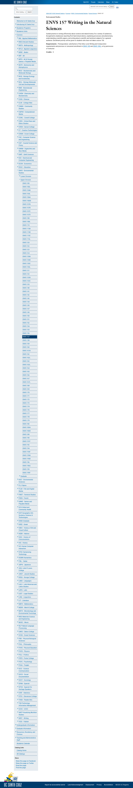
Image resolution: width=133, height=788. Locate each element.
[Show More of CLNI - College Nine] (18, 102)
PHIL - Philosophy (25, 644)
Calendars (101, 2)
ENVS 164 (26, 368)
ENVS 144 (26, 302)
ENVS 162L (26, 358)
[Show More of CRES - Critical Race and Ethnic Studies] (18, 121)
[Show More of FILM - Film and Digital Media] (18, 488)
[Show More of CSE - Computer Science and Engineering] (18, 137)
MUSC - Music (24, 622)
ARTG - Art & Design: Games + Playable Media (27, 60)
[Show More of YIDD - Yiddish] (18, 721)
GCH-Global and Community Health (25, 508)
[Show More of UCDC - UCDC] (18, 709)
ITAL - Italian (23, 561)
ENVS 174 (26, 406)
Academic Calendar (23, 743)
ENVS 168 (26, 386)
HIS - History (23, 543)
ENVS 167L (26, 382)
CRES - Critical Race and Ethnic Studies (27, 122)
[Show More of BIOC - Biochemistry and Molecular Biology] (18, 70)
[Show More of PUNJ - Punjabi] (18, 665)
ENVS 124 (26, 253)
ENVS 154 (26, 326)
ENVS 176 (26, 410)
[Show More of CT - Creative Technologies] (18, 130)
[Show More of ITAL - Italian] (18, 561)
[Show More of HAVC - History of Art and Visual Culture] (18, 528)
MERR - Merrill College (26, 607)
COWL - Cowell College (27, 118)
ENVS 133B (26, 277)
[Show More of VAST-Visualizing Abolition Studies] (18, 712)
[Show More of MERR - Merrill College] (18, 607)
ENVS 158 (26, 340)
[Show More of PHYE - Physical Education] (18, 647)
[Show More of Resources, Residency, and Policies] (16, 732)
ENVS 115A (26, 229)
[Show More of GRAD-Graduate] (18, 520)
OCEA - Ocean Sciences (27, 635)
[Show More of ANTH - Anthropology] (18, 45)
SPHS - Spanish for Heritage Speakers (25, 688)
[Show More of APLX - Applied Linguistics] (18, 48)
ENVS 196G (26, 466)
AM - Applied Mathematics (28, 38)
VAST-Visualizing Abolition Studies (28, 714)
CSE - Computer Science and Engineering (27, 138)
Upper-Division (26, 180)
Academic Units (22, 31)
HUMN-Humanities (25, 558)
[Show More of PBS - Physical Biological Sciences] (18, 638)
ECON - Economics (25, 164)
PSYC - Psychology (25, 662)
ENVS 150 (26, 316)
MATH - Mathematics (26, 604)
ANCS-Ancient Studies (26, 42)
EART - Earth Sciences (26, 154)
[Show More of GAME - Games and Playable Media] (18, 501)
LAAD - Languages (25, 581)
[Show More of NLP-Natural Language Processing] (18, 625)
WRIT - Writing (24, 718)
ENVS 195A (26, 455)
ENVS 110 (26, 225)
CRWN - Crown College (26, 134)
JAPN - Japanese (25, 565)
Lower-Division (26, 176)
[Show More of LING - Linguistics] (18, 597)
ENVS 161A (26, 351)
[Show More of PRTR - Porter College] (18, 658)
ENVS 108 (26, 218)
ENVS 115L (26, 239)
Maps (108, 2)
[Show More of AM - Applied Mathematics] (18, 38)
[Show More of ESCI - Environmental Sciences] (18, 479)
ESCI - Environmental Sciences (26, 481)
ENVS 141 (26, 291)
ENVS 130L (26, 267)
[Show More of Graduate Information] (16, 728)
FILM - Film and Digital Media (26, 490)
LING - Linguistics (25, 597)
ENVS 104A (26, 190)
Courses (19, 35)
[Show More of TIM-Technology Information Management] (18, 703)
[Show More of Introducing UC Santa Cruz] (16, 24)
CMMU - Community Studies (25, 107)
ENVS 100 (26, 183)
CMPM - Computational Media (27, 113)
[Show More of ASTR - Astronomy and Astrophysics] (18, 65)
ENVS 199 (26, 469)
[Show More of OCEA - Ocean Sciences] (18, 635)
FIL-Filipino (22, 485)
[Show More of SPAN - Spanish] (18, 683)
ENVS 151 (26, 319)
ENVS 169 (26, 389)
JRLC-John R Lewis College (25, 569)
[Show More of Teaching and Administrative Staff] (16, 737)
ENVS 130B (26, 260)
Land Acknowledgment (75, 785)
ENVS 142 (26, 295)
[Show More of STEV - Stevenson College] (18, 696)
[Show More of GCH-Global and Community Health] (18, 507)
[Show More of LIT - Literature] (18, 600)
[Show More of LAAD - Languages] (18, 580)
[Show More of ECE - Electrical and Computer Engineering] (18, 158)
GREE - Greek (23, 524)
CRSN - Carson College (26, 127)
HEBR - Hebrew (24, 534)
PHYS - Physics (24, 651)
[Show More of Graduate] (20, 476)
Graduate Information (24, 729)
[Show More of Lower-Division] (20, 176)
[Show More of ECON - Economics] (18, 163)
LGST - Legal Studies (26, 594)
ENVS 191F (26, 441)
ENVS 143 (26, 298)
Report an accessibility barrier (55, 785)
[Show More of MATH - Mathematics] (18, 604)
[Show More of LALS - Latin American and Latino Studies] (18, 584)
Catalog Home (21, 750)
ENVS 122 (26, 246)
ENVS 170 (26, 392)
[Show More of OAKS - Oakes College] (18, 631)
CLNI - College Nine (25, 103)
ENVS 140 (26, 288)
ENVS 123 (26, 250)
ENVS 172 (26, 399)
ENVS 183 (26, 424)
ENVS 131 (26, 270)
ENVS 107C (26, 211)
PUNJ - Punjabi (24, 665)
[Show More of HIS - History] (18, 542)
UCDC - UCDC (23, 709)
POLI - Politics (24, 655)
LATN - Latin (23, 590)
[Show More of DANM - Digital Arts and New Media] (18, 148)
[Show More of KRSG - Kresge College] (18, 577)
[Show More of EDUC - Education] (18, 167)
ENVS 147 (26, 309)
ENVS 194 (26, 448)
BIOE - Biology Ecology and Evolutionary (26, 77)
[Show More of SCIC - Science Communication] (18, 668)
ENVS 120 (26, 243)
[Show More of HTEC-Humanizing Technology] (18, 552)
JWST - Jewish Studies (27, 574)
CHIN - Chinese (24, 99)
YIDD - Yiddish (24, 722)
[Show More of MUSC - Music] (18, 622)
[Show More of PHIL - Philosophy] (18, 644)
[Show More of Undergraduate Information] (16, 725)
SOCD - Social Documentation (24, 675)
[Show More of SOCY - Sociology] (18, 680)
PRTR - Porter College (26, 658)
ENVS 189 (26, 434)
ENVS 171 (26, 396)
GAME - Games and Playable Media (25, 503)
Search (30, 12)
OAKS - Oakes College (26, 632)
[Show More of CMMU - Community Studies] (18, 106)
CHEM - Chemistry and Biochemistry (26, 95)
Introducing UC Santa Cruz (25, 24)
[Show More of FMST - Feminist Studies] (18, 494)
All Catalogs (21, 754)
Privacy (99, 785)
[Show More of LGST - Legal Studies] (18, 593)
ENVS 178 (26, 417)
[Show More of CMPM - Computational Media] (18, 112)
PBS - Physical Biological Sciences (27, 640)
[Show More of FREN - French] (18, 498)
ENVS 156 (26, 333)
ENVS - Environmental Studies (26, 172)
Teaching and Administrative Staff (26, 739)
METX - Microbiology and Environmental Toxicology (27, 612)
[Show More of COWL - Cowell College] (18, 117)
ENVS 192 (26, 445)
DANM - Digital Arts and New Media (27, 150)
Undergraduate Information (26, 725)
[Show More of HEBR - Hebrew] (18, 533)
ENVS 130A (26, 256)
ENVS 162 (26, 354)
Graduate (24, 476)
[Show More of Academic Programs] (16, 28)
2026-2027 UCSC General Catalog (55, 13)
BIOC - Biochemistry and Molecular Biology (27, 72)
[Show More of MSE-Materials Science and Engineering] (18, 616)
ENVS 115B (26, 232)
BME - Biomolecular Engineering (25, 89)
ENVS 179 (26, 420)
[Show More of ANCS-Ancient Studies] (18, 41)
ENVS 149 (26, 312)
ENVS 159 (26, 344)
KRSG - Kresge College (27, 577)
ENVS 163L (26, 365)
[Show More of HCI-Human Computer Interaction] (18, 546)
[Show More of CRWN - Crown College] (18, 133)
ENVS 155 (26, 330)
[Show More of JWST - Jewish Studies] (18, 574)
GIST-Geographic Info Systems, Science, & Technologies (26, 515)
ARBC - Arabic (23, 52)
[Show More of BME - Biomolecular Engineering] (18, 87)
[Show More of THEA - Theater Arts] (18, 699)
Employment (90, 785)
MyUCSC (86, 2)
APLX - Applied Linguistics (28, 49)
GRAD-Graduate (24, 521)
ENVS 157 (26, 337)
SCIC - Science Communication (24, 670)
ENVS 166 (26, 375)
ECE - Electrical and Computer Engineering (26, 159)
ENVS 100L (26, 187)
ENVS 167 (26, 379)
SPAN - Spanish (24, 683)
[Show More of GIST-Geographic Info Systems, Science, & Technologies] (18, 513)
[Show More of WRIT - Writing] (18, 718)
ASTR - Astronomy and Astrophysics (26, 66)
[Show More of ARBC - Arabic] (18, 52)
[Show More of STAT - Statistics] (18, 692)
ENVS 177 (26, 413)
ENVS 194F (26, 452)
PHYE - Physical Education (28, 648)
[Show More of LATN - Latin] (18, 590)
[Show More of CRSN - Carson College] (18, 126)
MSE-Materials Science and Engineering (27, 618)
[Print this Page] (117, 7)
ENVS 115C (26, 235)
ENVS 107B (26, 208)
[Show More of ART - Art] (18, 55)
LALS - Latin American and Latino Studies (28, 585)
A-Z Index (115, 2)
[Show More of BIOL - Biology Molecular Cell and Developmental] (18, 82)
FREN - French (23, 498)
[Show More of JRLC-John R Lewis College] (18, 568)
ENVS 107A (26, 204)
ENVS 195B (26, 459)
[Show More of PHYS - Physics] (18, 651)
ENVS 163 (26, 361)
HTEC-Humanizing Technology (25, 553)
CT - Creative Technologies (28, 130)
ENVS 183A (26, 427)
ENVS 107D (27, 215)
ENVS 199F (26, 473)
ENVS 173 (26, 403)
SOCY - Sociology (25, 680)
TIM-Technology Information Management (27, 704)
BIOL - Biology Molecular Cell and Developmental (27, 83)
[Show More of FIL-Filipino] (18, 485)
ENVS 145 (26, 305)
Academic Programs (24, 28)
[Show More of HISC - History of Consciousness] (18, 537)
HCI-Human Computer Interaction (26, 547)
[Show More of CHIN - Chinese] (18, 99)
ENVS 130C (26, 263)
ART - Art (22, 56)
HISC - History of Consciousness (24, 538)
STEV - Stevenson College (28, 696)
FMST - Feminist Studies (27, 495)
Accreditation (108, 785)
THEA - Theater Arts (25, 700)
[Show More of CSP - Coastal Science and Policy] (18, 143)
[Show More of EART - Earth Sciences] (18, 154)
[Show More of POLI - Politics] (18, 654)
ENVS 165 (26, 372)
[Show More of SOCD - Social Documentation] (18, 674)
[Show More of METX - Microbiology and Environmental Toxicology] (18, 611)
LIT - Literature (24, 600)
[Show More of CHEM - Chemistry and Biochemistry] (18, 93)
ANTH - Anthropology (26, 45)
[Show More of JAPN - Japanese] (18, 564)
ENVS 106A (26, 197)
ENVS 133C (26, 281)
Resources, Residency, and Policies (26, 733)
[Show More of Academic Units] (16, 31)
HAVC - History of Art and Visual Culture (27, 529)
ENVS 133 (26, 274)
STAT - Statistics (24, 693)
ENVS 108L (26, 222)
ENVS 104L (26, 194)
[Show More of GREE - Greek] (18, 524)
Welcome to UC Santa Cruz (26, 21)
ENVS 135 (26, 284)
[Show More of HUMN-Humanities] (18, 557)
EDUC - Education (25, 167)
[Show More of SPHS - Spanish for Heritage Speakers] (18, 687)
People (93, 2)
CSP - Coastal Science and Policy (28, 144)
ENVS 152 (26, 323)
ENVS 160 (26, 347)
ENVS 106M (27, 201)
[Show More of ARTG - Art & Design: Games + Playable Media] (18, 59)
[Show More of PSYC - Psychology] (18, 661)
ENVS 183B (26, 431)
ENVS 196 (26, 462)
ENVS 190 (26, 438)
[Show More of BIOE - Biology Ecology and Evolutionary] (18, 76)
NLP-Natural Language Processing (26, 627)
